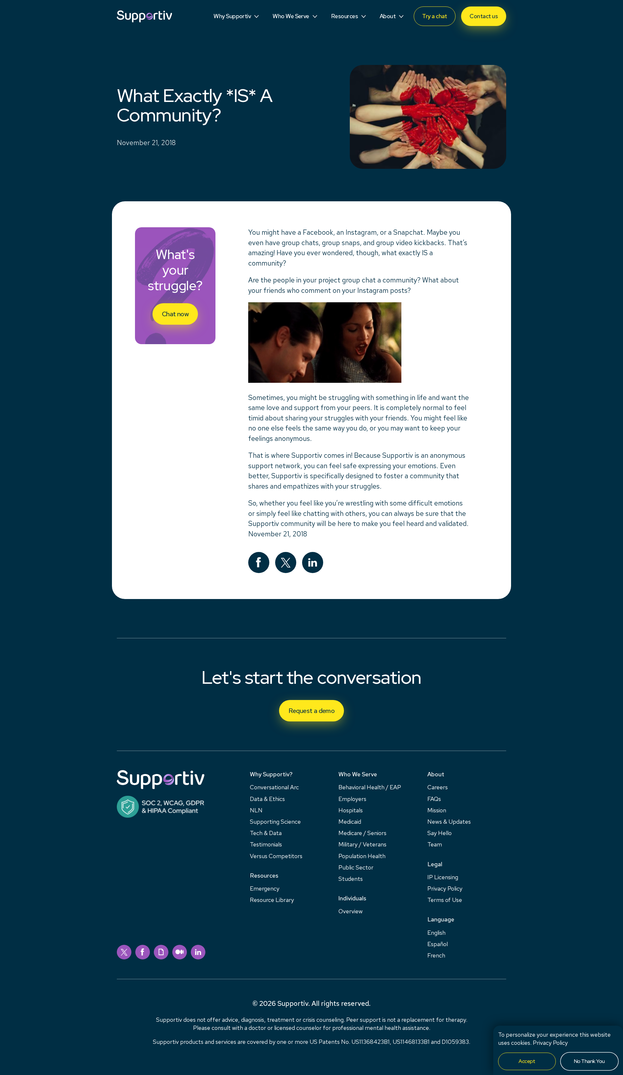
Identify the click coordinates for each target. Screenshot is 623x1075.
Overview (350, 911)
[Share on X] (285, 562)
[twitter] (124, 952)
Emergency (264, 888)
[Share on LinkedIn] (312, 562)
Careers (437, 787)
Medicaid (349, 821)
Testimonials (266, 844)
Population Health (361, 856)
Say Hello (439, 833)
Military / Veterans (362, 844)
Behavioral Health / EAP (369, 787)
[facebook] (142, 952)
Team (434, 844)
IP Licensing (442, 877)
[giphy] (161, 952)
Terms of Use (444, 900)
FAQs (434, 799)
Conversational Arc (274, 787)
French (436, 955)
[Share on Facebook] (258, 562)
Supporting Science (275, 821)
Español (437, 944)
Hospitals (350, 810)
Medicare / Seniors (362, 833)
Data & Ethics (267, 799)
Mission (436, 810)
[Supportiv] (144, 16)
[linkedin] (198, 952)
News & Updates (449, 821)
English (436, 932)
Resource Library (272, 900)
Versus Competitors (276, 856)
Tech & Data (266, 833)
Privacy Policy (550, 1042)
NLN (256, 810)
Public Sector (355, 867)
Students (350, 878)
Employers (352, 799)
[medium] (179, 952)
